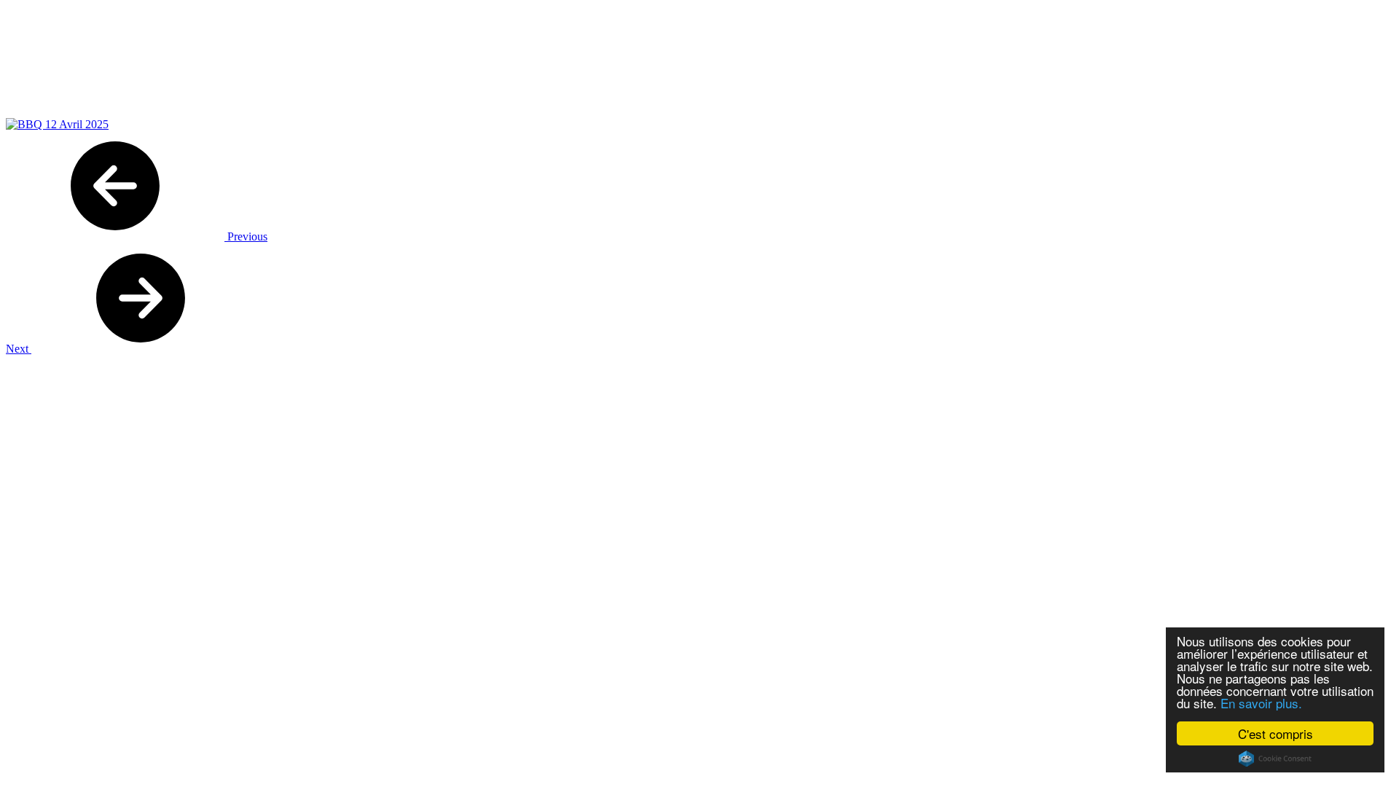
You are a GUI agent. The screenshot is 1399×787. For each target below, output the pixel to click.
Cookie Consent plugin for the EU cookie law (1275, 759)
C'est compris (1275, 733)
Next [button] (18, 348)
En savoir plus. (1261, 703)
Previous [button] (245, 236)
